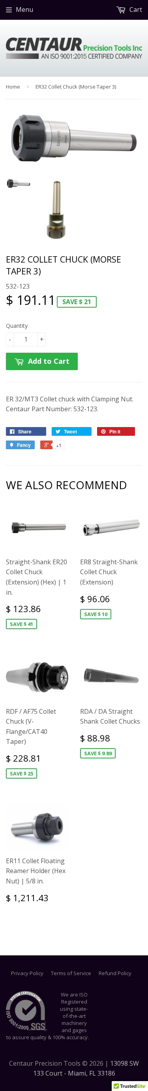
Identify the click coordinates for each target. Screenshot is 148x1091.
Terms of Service (71, 973)
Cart (135, 9)
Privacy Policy (27, 973)
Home (13, 86)
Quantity (17, 325)
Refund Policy (115, 973)
